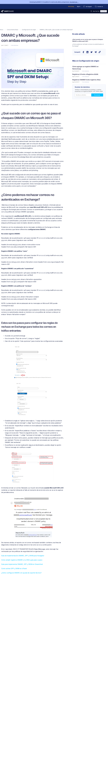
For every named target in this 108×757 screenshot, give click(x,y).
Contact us (100, 6)
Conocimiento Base (12, 29)
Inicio (1, 29)
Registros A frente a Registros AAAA (85, 74)
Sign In (78, 6)
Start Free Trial (96, 11)
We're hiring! (71, 6)
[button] (83, 52)
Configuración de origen (29, 29)
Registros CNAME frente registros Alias (86, 80)
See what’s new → (74, 2)
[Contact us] (96, 6)
